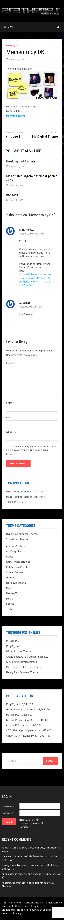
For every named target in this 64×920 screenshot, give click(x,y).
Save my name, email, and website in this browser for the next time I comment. (31, 450)
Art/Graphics (13, 551)
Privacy (17, 913)
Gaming (10, 577)
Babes (9, 556)
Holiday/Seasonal (16, 582)
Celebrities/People (17, 567)
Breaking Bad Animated (21, 161)
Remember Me (30, 820)
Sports (10, 603)
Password (7, 813)
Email (10, 417)
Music (9, 598)
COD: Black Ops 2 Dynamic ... (22, 730)
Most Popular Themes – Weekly (24, 491)
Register (24, 827)
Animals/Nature (15, 546)
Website (11, 431)
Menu (11, 27)
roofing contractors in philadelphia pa (24, 882)
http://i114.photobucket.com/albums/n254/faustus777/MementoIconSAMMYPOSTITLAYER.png (36, 280)
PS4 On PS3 (12, 640)
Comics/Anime (14, 572)
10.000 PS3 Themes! (17, 502)
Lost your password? (31, 823)
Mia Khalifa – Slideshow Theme (24, 667)
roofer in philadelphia (14, 847)
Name (10, 403)
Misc (8, 588)
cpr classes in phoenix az (16, 874)
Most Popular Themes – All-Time (25, 496)
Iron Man (12, 195)
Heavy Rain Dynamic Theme (22, 672)
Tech (9, 609)
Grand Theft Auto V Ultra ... (21, 709)
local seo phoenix (12, 856)
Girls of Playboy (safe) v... (20, 720)
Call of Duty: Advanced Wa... (21, 735)
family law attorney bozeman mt (21, 865)
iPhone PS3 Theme (17, 725)
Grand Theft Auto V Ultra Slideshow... (27, 656)
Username (8, 806)
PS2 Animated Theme (18, 651)
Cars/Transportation (18, 561)
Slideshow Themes (17, 539)
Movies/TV (12, 45)
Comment (13, 362)
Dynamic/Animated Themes (22, 534)
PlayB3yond (13, 646)
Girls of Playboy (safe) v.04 (21, 661)
